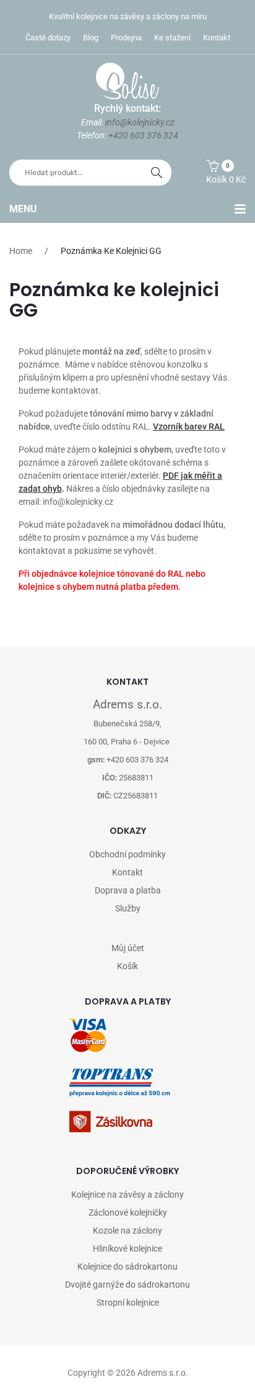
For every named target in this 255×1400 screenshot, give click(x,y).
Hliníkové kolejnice (127, 1248)
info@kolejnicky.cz (140, 122)
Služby (127, 908)
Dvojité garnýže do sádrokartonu (127, 1284)
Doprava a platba (128, 890)
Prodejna (126, 38)
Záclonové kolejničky (128, 1212)
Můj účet (127, 948)
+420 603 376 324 (143, 135)
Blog (90, 38)
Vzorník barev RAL (189, 426)
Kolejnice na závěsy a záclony (127, 1194)
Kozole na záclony (127, 1230)
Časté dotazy (48, 38)
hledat (156, 173)
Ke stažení (172, 38)
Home (20, 251)
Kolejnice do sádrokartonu (127, 1266)
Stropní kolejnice (128, 1302)
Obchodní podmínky (127, 854)
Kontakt (216, 38)
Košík (127, 966)
